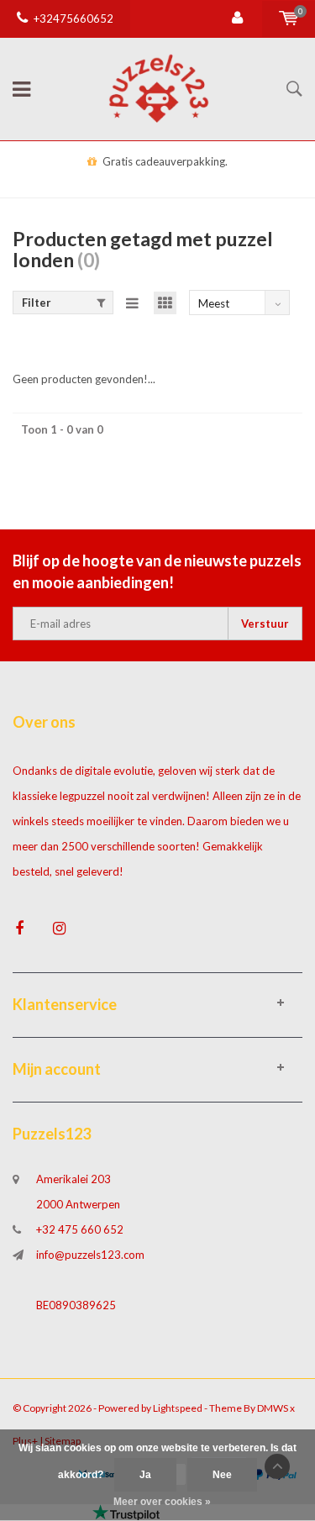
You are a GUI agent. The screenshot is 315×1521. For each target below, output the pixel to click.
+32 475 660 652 (79, 1229)
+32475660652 (73, 18)
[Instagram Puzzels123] (59, 928)
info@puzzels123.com (90, 1254)
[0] (288, 18)
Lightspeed (177, 1408)
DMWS (272, 1408)
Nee (222, 1475)
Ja (145, 1475)
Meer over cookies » (162, 1502)
